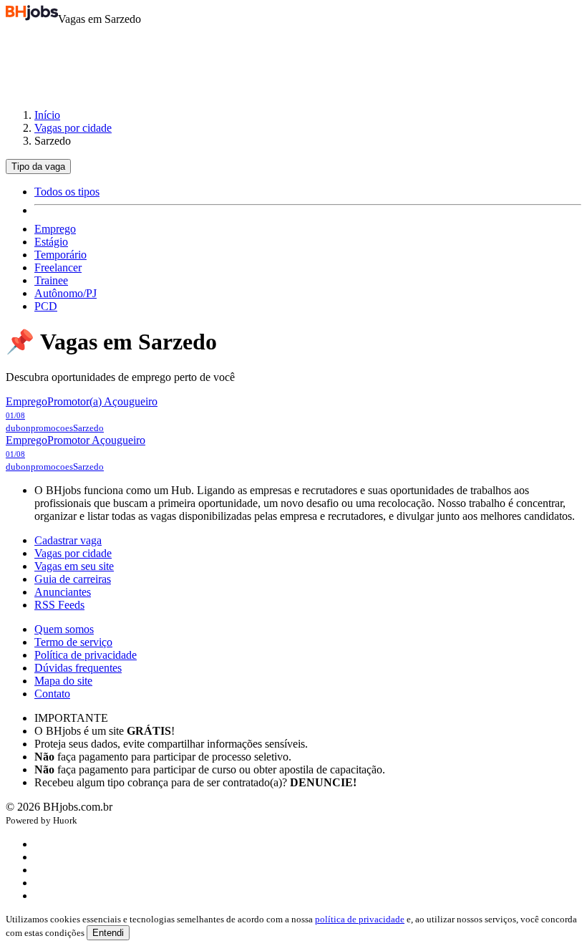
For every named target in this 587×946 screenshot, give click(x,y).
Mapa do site (63, 681)
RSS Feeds (59, 605)
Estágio (51, 242)
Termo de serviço (73, 642)
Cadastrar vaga (68, 540)
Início (47, 115)
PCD (45, 306)
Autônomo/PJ (65, 293)
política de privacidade (359, 919)
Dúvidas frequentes (78, 668)
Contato (52, 693)
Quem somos (64, 629)
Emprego (55, 229)
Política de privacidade (85, 655)
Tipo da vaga (38, 166)
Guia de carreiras (72, 579)
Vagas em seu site (74, 566)
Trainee (51, 280)
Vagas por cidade (73, 128)
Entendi (108, 932)
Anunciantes (62, 592)
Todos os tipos (67, 191)
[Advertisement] (293, 60)
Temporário (60, 254)
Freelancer (58, 267)
